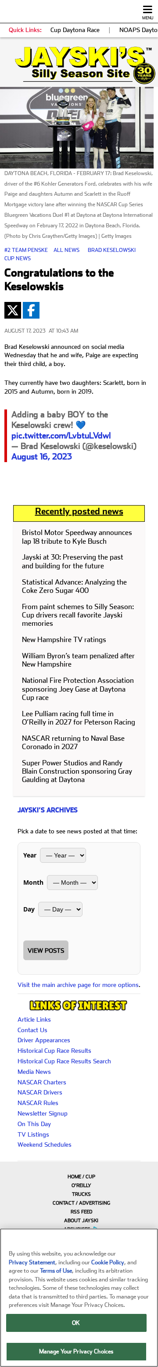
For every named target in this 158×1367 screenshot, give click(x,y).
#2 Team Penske (26, 250)
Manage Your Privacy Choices (76, 1351)
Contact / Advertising (81, 1203)
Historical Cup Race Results (54, 1050)
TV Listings (33, 1134)
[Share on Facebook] (31, 310)
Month (33, 882)
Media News (34, 1071)
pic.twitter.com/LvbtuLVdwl (61, 436)
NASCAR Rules (38, 1102)
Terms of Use (56, 1270)
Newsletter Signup (43, 1113)
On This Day (34, 1123)
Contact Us (32, 1029)
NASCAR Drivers (40, 1092)
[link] (79, 65)
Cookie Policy (107, 1262)
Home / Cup (81, 1177)
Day (29, 909)
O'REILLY (81, 1185)
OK (76, 1323)
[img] (79, 65)
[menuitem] (79, 1176)
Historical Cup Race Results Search (64, 1061)
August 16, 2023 (41, 457)
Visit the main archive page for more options (78, 984)
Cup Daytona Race (75, 29)
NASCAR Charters (42, 1082)
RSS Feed (81, 1212)
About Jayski (81, 1220)
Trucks (81, 1194)
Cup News (17, 258)
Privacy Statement (32, 1262)
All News (66, 250)
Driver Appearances (44, 1040)
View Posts (46, 950)
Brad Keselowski (112, 250)
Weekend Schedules (45, 1144)
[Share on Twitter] (12, 310)
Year (29, 855)
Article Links (34, 1019)
